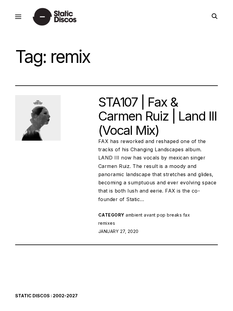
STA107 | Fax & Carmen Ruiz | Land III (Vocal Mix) (157, 116)
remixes (106, 223)
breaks (174, 214)
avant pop (155, 214)
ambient (134, 214)
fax (186, 214)
